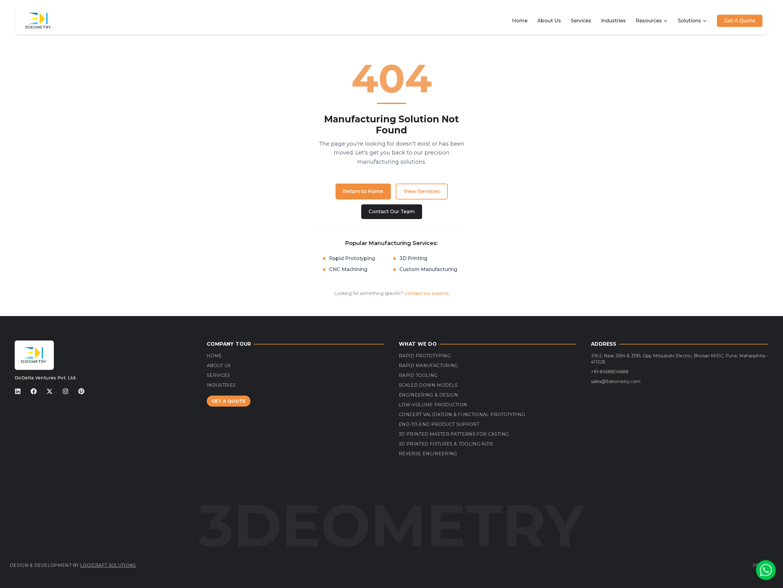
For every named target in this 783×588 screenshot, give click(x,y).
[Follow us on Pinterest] (81, 391)
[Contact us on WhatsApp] (766, 570)
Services (581, 21)
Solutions (689, 21)
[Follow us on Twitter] (49, 391)
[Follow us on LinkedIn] (18, 391)
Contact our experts (427, 293)
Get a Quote (229, 401)
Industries (613, 21)
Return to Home (363, 191)
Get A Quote (739, 21)
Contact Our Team (392, 211)
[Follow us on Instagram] (65, 391)
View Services (422, 191)
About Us (549, 21)
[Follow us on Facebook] (34, 391)
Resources (649, 21)
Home (520, 21)
